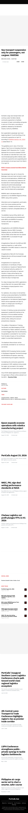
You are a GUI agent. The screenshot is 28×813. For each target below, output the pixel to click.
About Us (4, 803)
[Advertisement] (14, 31)
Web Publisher (4, 391)
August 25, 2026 (5, 611)
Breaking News (5, 59)
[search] (25, 2)
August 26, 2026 (5, 590)
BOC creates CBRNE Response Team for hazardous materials (10, 602)
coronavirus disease (5, 397)
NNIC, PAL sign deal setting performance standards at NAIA (9, 616)
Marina (16, 397)
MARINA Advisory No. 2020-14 (7, 399)
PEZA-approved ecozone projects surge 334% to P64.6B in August (9, 609)
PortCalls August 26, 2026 (7, 589)
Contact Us (10, 803)
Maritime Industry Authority (20, 399)
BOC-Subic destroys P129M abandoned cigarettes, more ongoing (8, 596)
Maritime (14, 59)
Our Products (17, 803)
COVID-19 (12, 397)
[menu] (1, 2)
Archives (24, 803)
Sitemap (14, 804)
